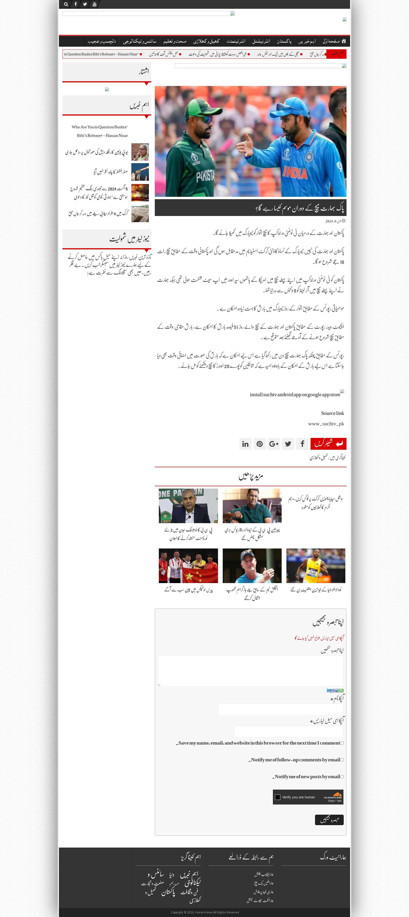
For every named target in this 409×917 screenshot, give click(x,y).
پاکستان (284, 42)
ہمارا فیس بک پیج (264, 883)
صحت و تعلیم (175, 42)
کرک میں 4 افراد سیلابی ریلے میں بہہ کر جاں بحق (98, 213)
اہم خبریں (307, 42)
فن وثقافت (189, 892)
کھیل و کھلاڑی (206, 42)
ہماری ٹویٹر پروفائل (263, 892)
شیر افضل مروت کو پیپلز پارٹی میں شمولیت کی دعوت (235, 54)
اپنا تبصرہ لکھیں (332, 650)
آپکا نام (337, 698)
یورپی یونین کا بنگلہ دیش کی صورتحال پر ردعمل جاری (96, 152)
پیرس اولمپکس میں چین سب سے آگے (188, 590)
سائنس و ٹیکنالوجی (139, 42)
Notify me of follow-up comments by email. (294, 759)
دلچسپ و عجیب (102, 42)
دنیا (171, 874)
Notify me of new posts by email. (306, 776)
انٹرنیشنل (261, 42)
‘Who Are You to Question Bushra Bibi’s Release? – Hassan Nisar (108, 54)
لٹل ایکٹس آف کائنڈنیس (181, 54)
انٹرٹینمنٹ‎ (236, 42)
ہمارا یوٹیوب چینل (264, 874)
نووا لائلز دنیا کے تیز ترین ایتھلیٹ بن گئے (315, 590)
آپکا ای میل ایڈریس (327, 720)
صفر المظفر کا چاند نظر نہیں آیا (111, 172)
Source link (332, 413)
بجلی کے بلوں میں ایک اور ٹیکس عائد (296, 54)
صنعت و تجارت (152, 883)
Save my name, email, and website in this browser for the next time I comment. (258, 743)
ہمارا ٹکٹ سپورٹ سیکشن (260, 900)
